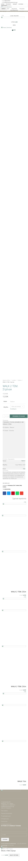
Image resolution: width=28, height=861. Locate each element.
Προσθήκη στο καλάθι (19, 416)
